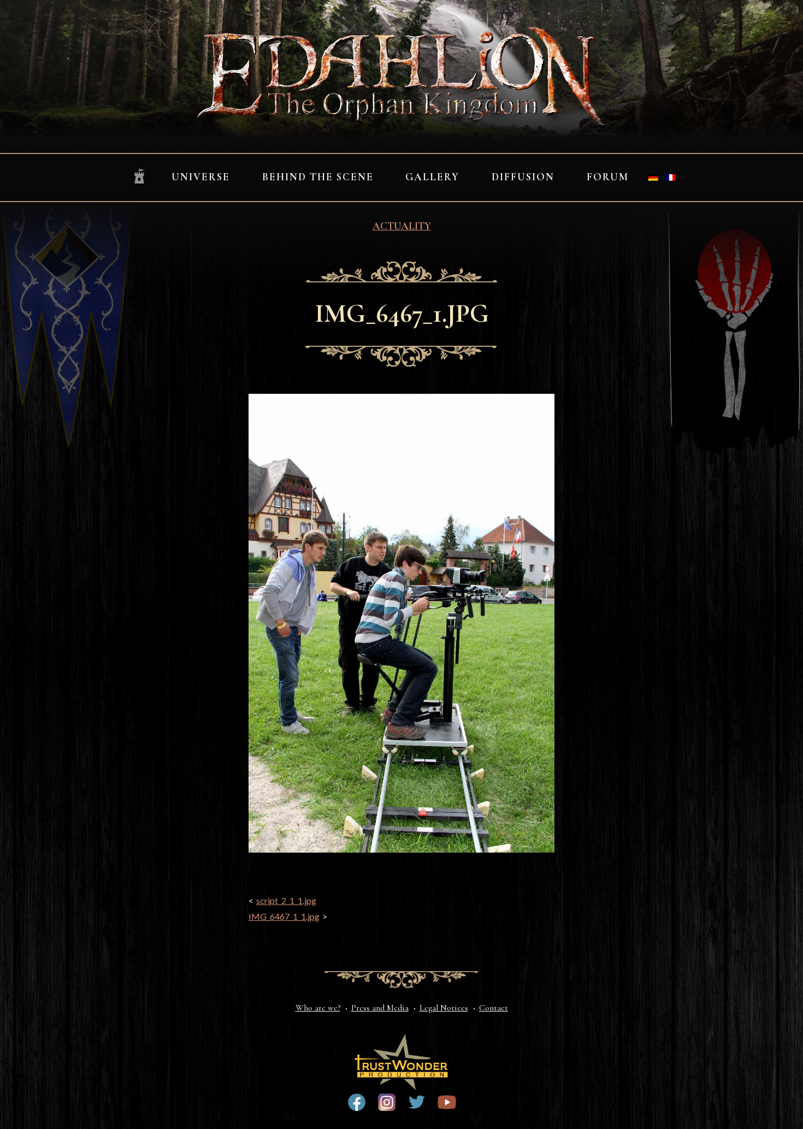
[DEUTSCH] (653, 177)
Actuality (402, 226)
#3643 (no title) (357, 1102)
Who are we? (318, 1007)
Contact (493, 1007)
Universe (201, 177)
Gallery (432, 177)
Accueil (139, 177)
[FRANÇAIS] (670, 177)
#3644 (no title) (417, 1102)
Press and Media (380, 1007)
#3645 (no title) (447, 1102)
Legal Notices (444, 1007)
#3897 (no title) (386, 1102)
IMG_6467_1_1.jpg (284, 916)
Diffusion (523, 177)
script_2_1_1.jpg (286, 900)
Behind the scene (318, 177)
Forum (608, 177)
